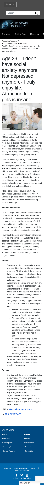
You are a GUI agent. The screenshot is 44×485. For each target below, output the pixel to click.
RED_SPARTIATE (13, 414)
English (26, 483)
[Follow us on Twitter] (21, 475)
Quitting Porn (20, 34)
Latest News (29, 443)
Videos (27, 438)
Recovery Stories (9, 447)
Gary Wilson (27, 478)
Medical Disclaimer (21, 468)
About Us (28, 447)
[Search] (36, 13)
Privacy (34, 468)
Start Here (6, 438)
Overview (6, 34)
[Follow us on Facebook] (16, 475)
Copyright (7, 468)
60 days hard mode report (20, 409)
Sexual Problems (9, 451)
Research (34, 34)
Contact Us (29, 451)
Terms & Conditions (22, 471)
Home (5, 434)
